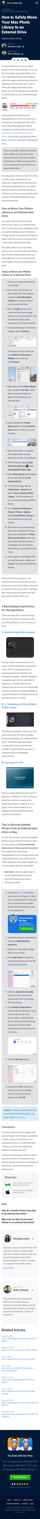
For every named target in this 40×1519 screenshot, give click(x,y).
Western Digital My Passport (19, 632)
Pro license (20, 1117)
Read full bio (8, 1268)
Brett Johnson (14, 54)
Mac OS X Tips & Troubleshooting (15, 11)
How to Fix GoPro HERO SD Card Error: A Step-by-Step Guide (18, 1369)
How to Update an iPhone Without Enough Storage (18, 1392)
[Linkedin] (23, 47)
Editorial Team (28, 1500)
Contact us (17, 1500)
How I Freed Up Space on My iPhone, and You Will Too (20, 1404)
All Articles (6, 9)
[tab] (20, 1212)
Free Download (27, 929)
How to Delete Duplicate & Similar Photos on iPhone (19, 1340)
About (9, 1500)
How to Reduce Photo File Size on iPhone (18, 1359)
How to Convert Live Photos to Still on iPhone (20, 1350)
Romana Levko (14, 46)
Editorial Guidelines (13, 1504)
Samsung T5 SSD (13, 762)
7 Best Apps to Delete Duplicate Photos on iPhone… (18, 1381)
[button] (20, 1212)
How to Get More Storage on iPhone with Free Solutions (20, 1415)
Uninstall (25, 1504)
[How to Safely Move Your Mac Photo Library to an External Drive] (14, 60)
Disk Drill (21, 892)
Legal (31, 1504)
